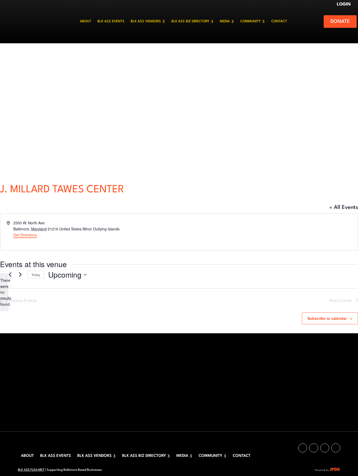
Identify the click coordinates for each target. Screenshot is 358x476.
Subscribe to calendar (327, 318)
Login (344, 4)
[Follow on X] (335, 447)
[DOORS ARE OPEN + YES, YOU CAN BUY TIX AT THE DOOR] (98, 392)
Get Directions (25, 234)
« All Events (343, 207)
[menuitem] (85, 22)
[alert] (4, 292)
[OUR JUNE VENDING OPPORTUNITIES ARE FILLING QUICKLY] (33, 373)
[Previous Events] (10, 275)
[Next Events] (20, 275)
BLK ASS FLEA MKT (31, 470)
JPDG (335, 470)
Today (35, 274)
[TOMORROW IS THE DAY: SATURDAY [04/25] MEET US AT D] (98, 373)
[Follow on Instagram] (302, 447)
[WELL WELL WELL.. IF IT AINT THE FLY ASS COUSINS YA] (66, 392)
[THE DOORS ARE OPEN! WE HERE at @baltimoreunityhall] (66, 373)
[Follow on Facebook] (324, 447)
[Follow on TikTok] (313, 447)
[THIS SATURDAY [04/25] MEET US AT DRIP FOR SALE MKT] (33, 392)
